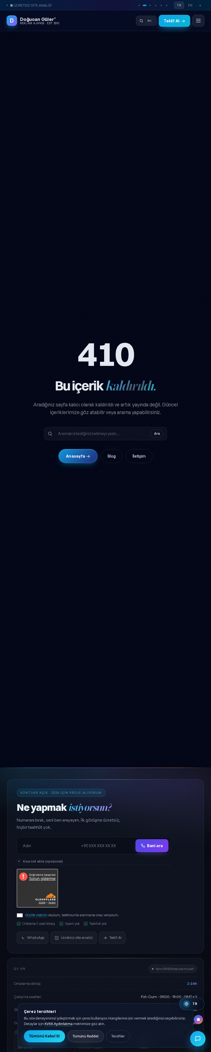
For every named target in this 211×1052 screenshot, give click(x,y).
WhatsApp (35, 937)
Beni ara (155, 845)
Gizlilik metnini (36, 915)
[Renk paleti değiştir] (198, 1019)
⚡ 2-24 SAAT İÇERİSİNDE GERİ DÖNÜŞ (40, 5)
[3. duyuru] (150, 5)
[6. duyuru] (166, 5)
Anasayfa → (78, 456)
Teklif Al (174, 20)
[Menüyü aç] (198, 21)
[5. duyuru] (161, 5)
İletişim (139, 456)
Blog (112, 456)
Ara (157, 433)
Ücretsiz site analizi (76, 937)
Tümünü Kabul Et (44, 1036)
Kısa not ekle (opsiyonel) (43, 861)
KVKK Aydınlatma (59, 1023)
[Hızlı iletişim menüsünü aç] (198, 1038)
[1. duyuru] (139, 5)
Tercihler (118, 1036)
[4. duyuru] (155, 5)
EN (190, 5)
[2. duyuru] (144, 5)
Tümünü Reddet (86, 1036)
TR (179, 5)
